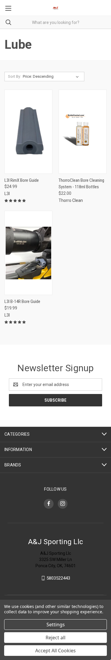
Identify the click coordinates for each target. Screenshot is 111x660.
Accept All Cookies (55, 650)
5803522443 (58, 578)
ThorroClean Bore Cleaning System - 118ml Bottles (81, 184)
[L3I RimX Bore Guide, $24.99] (28, 132)
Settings (55, 624)
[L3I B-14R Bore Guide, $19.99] (28, 253)
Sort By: (14, 76)
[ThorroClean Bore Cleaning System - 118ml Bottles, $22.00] (82, 132)
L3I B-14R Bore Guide (22, 301)
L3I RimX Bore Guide (21, 180)
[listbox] (52, 76)
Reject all (55, 637)
